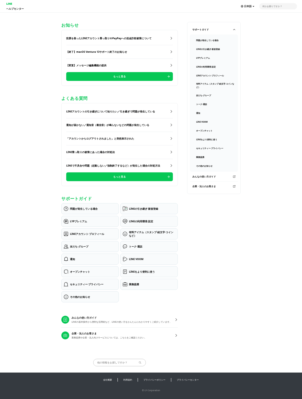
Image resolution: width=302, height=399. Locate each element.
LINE (9, 3)
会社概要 (107, 379)
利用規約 (127, 379)
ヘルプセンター (15, 8)
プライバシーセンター (188, 379)
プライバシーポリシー (154, 379)
